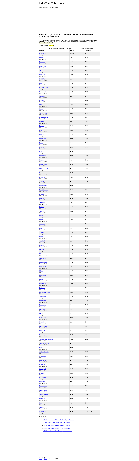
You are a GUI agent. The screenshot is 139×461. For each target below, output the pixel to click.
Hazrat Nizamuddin (44, 292)
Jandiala (41, 407)
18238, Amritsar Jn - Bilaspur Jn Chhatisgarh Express (58, 420)
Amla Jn (41, 147)
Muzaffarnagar (43, 326)
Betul (40, 151)
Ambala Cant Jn (44, 352)
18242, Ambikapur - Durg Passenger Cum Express (57, 431)
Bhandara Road (43, 117)
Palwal (41, 279)
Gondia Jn (42, 104)
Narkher (41, 134)
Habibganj (42, 173)
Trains (45, 459)
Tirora (41, 109)
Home (40, 459)
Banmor (41, 245)
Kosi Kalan (42, 275)
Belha (41, 57)
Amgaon (41, 100)
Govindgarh (42, 369)
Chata (41, 271)
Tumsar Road (43, 113)
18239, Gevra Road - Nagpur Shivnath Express (56, 422)
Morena (41, 249)
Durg (40, 83)
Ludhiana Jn (42, 377)
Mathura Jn (42, 266)
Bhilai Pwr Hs (43, 79)
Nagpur (41, 126)
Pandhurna (42, 138)
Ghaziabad (42, 300)
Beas (40, 403)
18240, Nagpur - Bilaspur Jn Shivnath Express (56, 425)
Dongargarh (42, 92)
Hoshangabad (43, 164)
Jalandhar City (43, 394)
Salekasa (42, 96)
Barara (41, 347)
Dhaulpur (42, 254)
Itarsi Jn (41, 160)
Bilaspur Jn (42, 53)
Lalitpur (41, 207)
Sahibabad (42, 296)
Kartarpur (42, 398)
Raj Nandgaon (43, 87)
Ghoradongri (42, 155)
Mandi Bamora (43, 190)
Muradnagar (42, 305)
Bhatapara (42, 62)
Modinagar (42, 309)
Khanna (41, 373)
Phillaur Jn (42, 381)
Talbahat (41, 211)
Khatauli (41, 322)
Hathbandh (42, 66)
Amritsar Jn (42, 411)
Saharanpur (42, 335)
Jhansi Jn (42, 224)
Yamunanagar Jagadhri (46, 339)
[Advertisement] (69, 20)
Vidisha (41, 181)
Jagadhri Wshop (44, 343)
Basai (41, 215)
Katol (40, 130)
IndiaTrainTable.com (51, 3)
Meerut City (42, 313)
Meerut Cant (42, 317)
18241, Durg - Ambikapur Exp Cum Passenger (56, 428)
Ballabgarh (42, 283)
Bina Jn (41, 194)
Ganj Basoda (43, 185)
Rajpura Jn (42, 360)
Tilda (40, 70)
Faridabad (42, 288)
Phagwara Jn (43, 386)
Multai (41, 143)
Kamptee (41, 121)
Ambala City (42, 356)
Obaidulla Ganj (43, 168)
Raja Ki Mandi (43, 262)
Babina (41, 219)
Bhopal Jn (42, 177)
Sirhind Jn (42, 364)
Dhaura (41, 198)
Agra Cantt (42, 258)
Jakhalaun (42, 202)
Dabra (41, 236)
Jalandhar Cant (43, 390)
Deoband (42, 330)
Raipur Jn (42, 74)
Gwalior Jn (42, 241)
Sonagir (41, 232)
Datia (40, 228)
